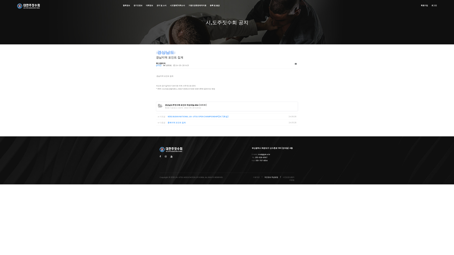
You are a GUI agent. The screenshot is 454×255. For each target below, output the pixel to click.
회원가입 (424, 5)
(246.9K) (186, 105)
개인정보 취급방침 (271, 177)
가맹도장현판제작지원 (197, 5)
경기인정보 (138, 5)
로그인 (434, 5)
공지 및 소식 (161, 5)
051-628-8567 (261, 157)
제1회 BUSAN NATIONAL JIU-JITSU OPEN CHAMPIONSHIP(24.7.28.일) (198, 116)
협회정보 (126, 5)
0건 (160, 65)
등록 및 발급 (215, 5)
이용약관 (256, 177)
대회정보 (149, 5)
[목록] (295, 64)
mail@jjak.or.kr (264, 154)
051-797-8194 (262, 160)
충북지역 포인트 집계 (177, 122)
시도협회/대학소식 (177, 5)
